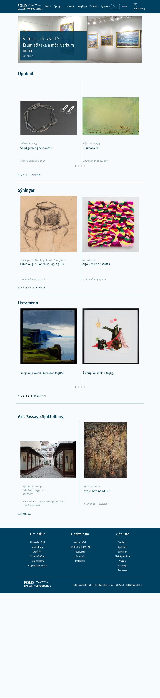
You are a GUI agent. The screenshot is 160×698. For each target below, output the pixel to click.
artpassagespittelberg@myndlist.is (48, 501)
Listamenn (70, 6)
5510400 (120, 585)
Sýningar (58, 6)
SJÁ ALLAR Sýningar (32, 287)
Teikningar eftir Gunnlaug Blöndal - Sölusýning (42, 260)
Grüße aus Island (92, 486)
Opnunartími (80, 542)
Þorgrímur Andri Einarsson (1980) (42, 373)
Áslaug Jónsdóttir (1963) (98, 373)
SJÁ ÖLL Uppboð (29, 175)
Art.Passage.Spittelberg (41, 416)
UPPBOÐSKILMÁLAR (80, 547)
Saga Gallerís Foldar (37, 565)
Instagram (80, 561)
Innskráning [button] (139, 8)
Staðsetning (37, 547)
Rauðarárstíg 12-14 (103, 585)
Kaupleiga (82, 6)
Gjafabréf (122, 547)
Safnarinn (122, 551)
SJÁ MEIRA (28, 56)
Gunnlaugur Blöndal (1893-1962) (42, 264)
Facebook (80, 556)
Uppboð (47, 6)
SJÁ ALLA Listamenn (32, 396)
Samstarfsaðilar (37, 556)
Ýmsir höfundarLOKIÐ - (99, 491)
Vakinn (122, 561)
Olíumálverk (90, 148)
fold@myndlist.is (134, 585)
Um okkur (37, 534)
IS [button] (124, 6)
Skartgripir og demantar (36, 148)
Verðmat (122, 542)
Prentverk (94, 6)
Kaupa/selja (80, 551)
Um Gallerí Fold (37, 542)
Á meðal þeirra (88, 260)
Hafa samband (37, 561)
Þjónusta (105, 6)
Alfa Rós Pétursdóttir (96, 264)
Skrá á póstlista (122, 556)
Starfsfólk (37, 551)
